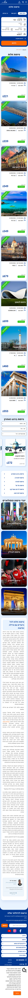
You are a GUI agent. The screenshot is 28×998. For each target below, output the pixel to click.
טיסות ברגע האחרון (17, 474)
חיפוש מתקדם (20, 38)
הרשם (5, 925)
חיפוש (14, 43)
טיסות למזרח (19, 482)
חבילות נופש (6, 722)
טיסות (24, 940)
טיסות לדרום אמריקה (17, 489)
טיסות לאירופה (19, 493)
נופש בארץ (22, 955)
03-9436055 (20, 960)
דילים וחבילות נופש (20, 944)
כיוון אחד (13, 13)
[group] (15, 452)
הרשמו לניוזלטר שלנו (17, 913)
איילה (24, 936)
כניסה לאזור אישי (19, 2)
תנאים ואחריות (8, 965)
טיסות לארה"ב (19, 478)
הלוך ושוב (22, 13)
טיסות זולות (18, 50)
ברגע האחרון (22, 951)
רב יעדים (5, 13)
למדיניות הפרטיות (12, 985)
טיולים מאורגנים (21, 948)
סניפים (22, 964)
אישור (17, 993)
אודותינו (10, 962)
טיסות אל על (20, 485)
